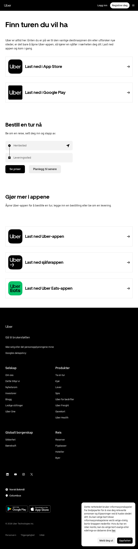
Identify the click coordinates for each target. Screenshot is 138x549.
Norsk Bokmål (17, 489)
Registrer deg (120, 5)
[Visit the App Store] (39, 509)
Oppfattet (125, 540)
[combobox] (13, 146)
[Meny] (133, 5)
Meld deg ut (106, 540)
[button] (68, 146)
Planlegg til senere (45, 169)
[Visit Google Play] (17, 509)
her (114, 530)
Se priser (15, 169)
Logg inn (102, 5)
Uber (7, 5)
